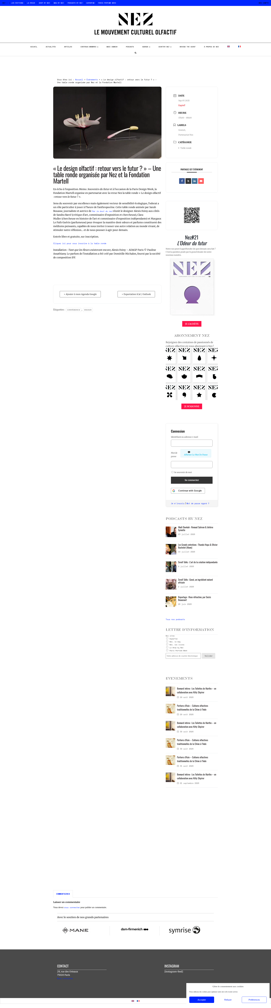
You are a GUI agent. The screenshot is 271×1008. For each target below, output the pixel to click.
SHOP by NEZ (44, 3)
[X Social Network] (188, 181)
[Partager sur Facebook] (182, 181)
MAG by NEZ (59, 3)
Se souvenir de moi (183, 472)
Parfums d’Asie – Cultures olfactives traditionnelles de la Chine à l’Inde (192, 707)
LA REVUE (31, 3)
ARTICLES (68, 46)
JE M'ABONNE (191, 406)
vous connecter (72, 907)
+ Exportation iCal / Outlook (136, 294)
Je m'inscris (177, 503)
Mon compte (264, 3)
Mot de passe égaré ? (198, 503)
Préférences (254, 1000)
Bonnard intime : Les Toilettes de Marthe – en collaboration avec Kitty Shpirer (196, 690)
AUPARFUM (90, 3)
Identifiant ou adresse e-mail (184, 437)
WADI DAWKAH (112, 46)
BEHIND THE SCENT (187, 46)
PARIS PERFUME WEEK (107, 3)
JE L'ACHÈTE (192, 323)
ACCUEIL (33, 46)
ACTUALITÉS (51, 46)
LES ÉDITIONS (17, 3)
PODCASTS (130, 46)
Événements (92, 79)
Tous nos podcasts (175, 619)
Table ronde (185, 148)
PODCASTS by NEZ (75, 3)
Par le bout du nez (102, 211)
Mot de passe (174, 455)
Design (88, 310)
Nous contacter (65, 978)
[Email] (201, 181)
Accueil (79, 79)
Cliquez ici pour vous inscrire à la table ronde (79, 243)
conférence (73, 310)
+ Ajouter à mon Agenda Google (80, 294)
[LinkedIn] (194, 181)
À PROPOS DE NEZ (211, 46)
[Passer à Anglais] (228, 46)
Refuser (228, 1000)
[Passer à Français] (138, 1001)
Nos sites (170, 636)
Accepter (202, 1000)
